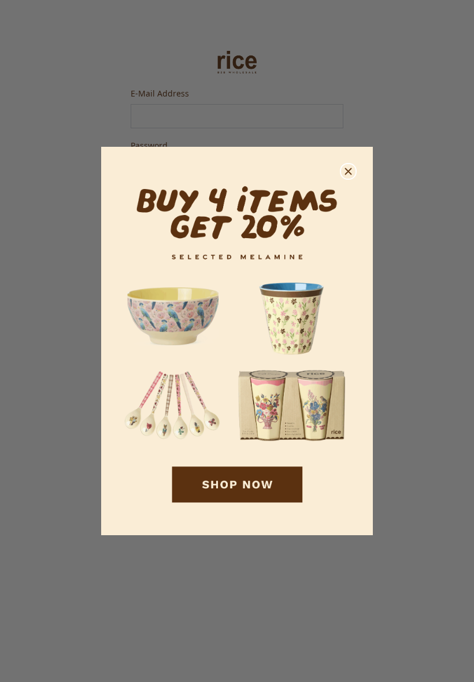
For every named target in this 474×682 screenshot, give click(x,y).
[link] (237, 341)
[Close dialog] (348, 171)
